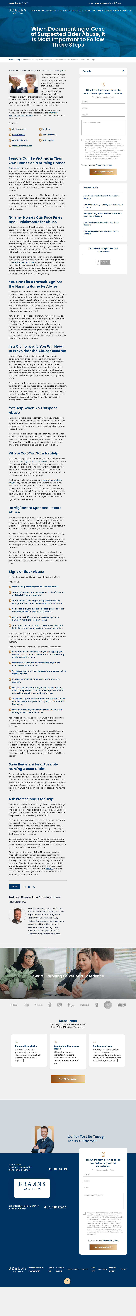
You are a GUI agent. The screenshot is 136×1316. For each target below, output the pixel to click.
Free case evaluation (103, 171)
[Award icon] (103, 261)
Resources (116, 11)
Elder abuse (14, 168)
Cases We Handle (49, 11)
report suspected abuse (23, 262)
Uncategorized (60, 70)
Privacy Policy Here (104, 165)
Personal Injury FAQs (26, 1046)
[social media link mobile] (50, 1169)
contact (49, 868)
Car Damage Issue (102, 1046)
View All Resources (68, 1079)
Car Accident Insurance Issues (66, 1047)
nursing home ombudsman (33, 461)
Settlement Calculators (98, 11)
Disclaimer (102, 1269)
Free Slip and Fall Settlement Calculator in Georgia (102, 197)
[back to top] (66, 1280)
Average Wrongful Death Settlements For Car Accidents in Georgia (103, 214)
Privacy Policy (112, 1269)
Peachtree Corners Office (20, 1167)
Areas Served (78, 11)
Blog (18, 60)
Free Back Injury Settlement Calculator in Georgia (101, 232)
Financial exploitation (22, 146)
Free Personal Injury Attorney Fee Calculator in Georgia (103, 205)
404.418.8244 (55, 1207)
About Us (35, 11)
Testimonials (65, 11)
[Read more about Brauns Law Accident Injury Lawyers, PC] (17, 908)
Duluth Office (15, 1164)
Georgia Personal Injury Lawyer (36, 1269)
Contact (127, 11)
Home (11, 60)
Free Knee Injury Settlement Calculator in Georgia (101, 223)
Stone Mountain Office (19, 1170)
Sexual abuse (18, 134)
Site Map (93, 1269)
